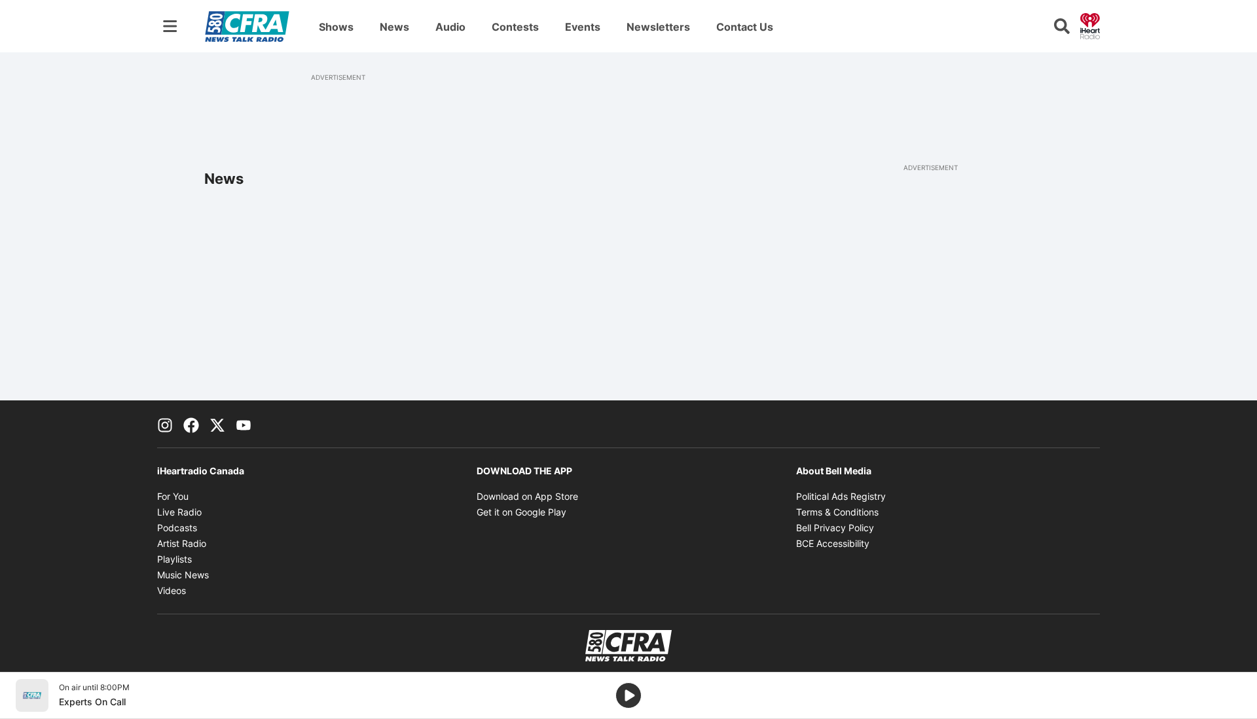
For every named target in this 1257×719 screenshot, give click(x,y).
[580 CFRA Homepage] (247, 26)
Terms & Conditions (837, 511)
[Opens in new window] (32, 695)
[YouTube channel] (243, 424)
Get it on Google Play (521, 511)
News (394, 26)
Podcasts (177, 527)
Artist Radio (181, 543)
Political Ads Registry (841, 496)
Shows (336, 26)
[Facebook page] (191, 424)
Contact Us (744, 26)
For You (173, 496)
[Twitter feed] (217, 424)
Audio (450, 26)
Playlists (174, 559)
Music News (183, 574)
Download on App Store (527, 496)
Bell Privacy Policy (835, 527)
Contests (515, 26)
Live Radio (179, 511)
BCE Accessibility (832, 543)
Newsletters (658, 26)
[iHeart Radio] (1090, 24)
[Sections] (170, 26)
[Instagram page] (165, 424)
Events (582, 26)
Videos (171, 590)
